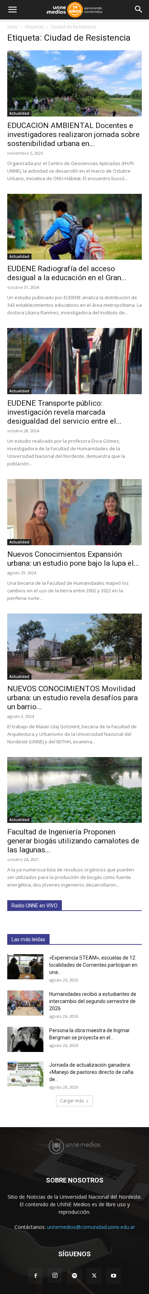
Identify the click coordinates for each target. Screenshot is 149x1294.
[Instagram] (55, 1275)
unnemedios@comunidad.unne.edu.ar (91, 1227)
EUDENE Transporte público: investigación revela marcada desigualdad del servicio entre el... (64, 412)
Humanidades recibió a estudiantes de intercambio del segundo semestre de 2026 (92, 1001)
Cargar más (72, 1101)
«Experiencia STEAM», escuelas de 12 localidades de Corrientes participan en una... (93, 965)
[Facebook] (35, 1276)
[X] (94, 1276)
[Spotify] (74, 1276)
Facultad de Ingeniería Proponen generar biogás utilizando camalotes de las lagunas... (73, 841)
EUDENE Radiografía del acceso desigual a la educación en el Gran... (67, 273)
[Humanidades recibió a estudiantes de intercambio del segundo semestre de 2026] (25, 1003)
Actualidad (19, 113)
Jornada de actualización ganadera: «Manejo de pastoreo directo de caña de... (91, 1072)
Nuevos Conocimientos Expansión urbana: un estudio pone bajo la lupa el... (73, 559)
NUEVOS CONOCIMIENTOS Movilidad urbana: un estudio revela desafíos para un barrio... (72, 697)
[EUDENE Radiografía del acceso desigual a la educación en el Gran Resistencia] (74, 227)
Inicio (12, 27)
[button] (12, 9)
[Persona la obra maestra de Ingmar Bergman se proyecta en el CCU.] (25, 1039)
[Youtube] (113, 1276)
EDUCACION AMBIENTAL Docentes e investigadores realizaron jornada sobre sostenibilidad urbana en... (73, 134)
